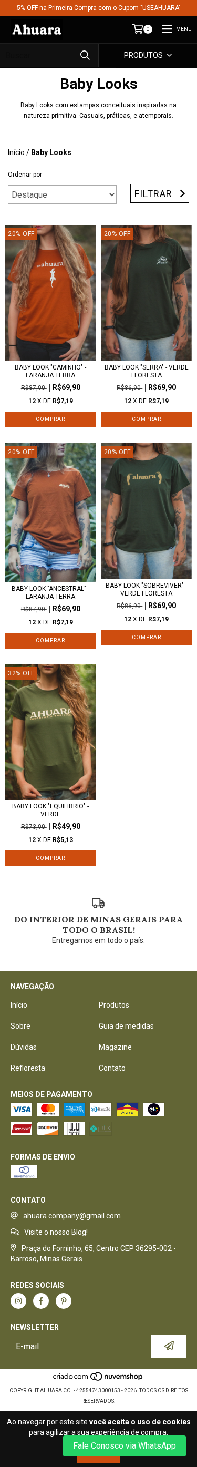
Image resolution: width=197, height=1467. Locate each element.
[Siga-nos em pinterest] (63, 1301)
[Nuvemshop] (98, 1380)
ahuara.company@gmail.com (72, 1216)
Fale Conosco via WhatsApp (124, 1446)
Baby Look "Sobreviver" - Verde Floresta (146, 589)
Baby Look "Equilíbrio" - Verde (50, 810)
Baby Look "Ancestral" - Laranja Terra (50, 592)
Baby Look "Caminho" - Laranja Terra (50, 371)
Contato (112, 1068)
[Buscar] (85, 55)
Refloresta (28, 1068)
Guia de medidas (126, 1026)
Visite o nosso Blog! (56, 1232)
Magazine (115, 1047)
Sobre (20, 1026)
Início (16, 152)
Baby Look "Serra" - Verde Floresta (147, 371)
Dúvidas (24, 1047)
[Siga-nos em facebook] (41, 1301)
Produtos (114, 1005)
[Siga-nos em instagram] (18, 1301)
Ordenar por (25, 174)
